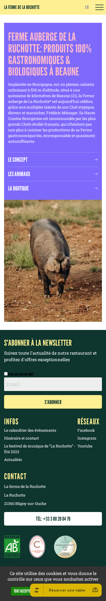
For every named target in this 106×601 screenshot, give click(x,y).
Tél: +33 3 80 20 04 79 (53, 519)
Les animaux (19, 173)
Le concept (17, 159)
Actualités (13, 459)
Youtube (84, 446)
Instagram (86, 438)
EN (87, 7)
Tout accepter (23, 591)
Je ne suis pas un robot (21, 374)
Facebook (86, 430)
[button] (99, 7)
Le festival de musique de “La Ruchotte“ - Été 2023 (39, 448)
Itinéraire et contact (21, 438)
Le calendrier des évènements (30, 430)
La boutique (18, 188)
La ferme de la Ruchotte (22, 7)
